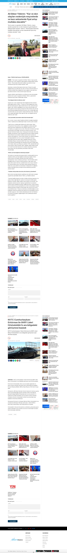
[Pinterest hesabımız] (54, 1)
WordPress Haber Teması (22, 551)
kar (24, 199)
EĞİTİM (32, 4)
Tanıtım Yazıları (45, 538)
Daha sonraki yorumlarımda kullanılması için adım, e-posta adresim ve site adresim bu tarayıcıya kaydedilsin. (22, 303)
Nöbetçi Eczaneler (28, 538)
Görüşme (10, 414)
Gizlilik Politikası (45, 540)
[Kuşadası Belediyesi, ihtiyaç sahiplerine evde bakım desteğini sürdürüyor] (45, 62)
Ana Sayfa (18, 4)
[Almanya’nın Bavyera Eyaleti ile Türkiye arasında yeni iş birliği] (45, 52)
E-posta (26, 296)
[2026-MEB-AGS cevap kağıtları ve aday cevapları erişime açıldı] (24, 239)
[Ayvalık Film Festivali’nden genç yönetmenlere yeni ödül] (45, 57)
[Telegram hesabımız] (57, 1)
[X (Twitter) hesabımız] (49, 1)
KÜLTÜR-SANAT (35, 4)
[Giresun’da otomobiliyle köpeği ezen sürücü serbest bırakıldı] (45, 379)
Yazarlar (26, 542)
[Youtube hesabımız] (52, 1)
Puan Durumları (28, 540)
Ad (9, 296)
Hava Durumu (27, 535)
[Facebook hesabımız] (23, 528)
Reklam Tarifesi (45, 537)
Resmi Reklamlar (51, 4)
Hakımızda (44, 542)
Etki (17, 199)
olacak (28, 199)
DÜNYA (25, 4)
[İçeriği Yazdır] (20, 58)
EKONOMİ (28, 4)
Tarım (33, 199)
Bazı (13, 199)
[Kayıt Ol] (55, 4)
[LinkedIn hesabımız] (55, 1)
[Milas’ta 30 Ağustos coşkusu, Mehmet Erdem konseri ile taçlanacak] (45, 47)
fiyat (21, 199)
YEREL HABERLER (42, 4)
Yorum (9, 289)
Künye (47, 4)
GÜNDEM (21, 4)
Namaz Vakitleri (28, 537)
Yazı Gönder (45, 543)
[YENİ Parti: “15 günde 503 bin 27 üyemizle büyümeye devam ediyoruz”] (13, 487)
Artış (10, 199)
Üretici (37, 199)
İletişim (44, 546)
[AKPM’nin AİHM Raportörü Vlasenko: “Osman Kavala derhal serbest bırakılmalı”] (13, 239)
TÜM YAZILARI (37, 35)
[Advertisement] (24, 68)
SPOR (39, 4)
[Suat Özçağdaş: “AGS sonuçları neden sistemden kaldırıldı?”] (35, 239)
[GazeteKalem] (12, 4)
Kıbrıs (15, 414)
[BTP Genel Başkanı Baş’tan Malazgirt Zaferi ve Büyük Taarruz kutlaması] (13, 223)
